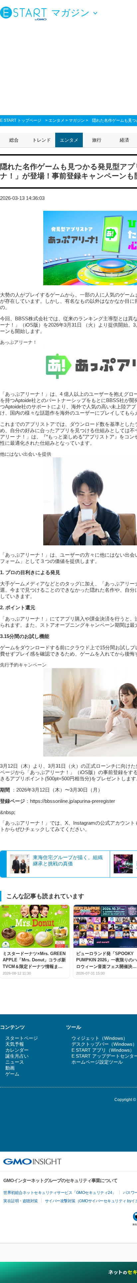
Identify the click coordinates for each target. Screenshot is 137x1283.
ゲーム (12, 1074)
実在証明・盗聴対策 (20, 1201)
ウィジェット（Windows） (99, 1038)
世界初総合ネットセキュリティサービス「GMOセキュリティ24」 (59, 1192)
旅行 (96, 140)
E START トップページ (20, 120)
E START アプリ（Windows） (102, 1050)
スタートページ (21, 1038)
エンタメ (57, 120)
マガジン (77, 120)
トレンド (41, 140)
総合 (14, 140)
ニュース (14, 1062)
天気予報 (14, 1044)
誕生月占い (17, 1056)
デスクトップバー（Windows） (104, 1044)
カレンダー (17, 1050)
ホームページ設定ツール (97, 1062)
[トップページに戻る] (25, 13)
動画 (10, 1068)
